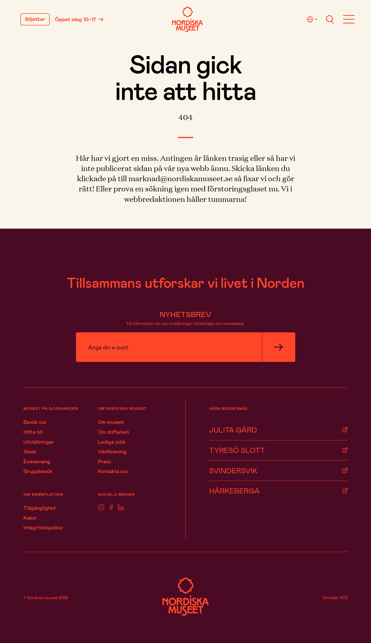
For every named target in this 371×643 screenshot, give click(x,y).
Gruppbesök (37, 471)
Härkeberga (234, 490)
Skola (29, 451)
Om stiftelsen (113, 432)
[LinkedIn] (121, 507)
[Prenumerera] (278, 347)
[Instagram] (101, 507)
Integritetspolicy (43, 527)
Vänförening (112, 451)
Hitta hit (33, 432)
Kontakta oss (113, 471)
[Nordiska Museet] (187, 19)
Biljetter (35, 19)
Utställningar (38, 442)
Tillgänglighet (39, 508)
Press (104, 461)
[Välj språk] (313, 19)
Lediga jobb (112, 442)
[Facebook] (111, 507)
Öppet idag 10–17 (75, 19)
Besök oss (34, 422)
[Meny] (348, 19)
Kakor (30, 518)
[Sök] (330, 19)
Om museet (111, 422)
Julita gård (233, 429)
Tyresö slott (237, 449)
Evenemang (36, 461)
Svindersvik (233, 470)
